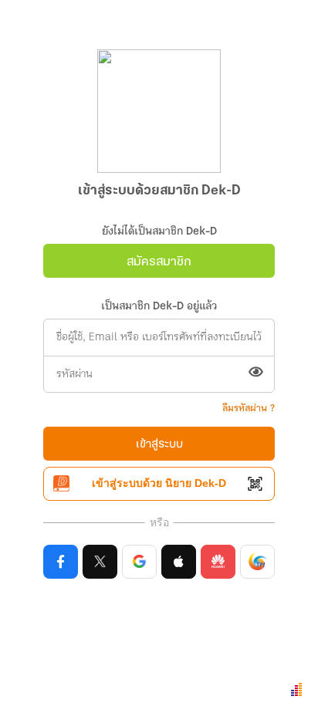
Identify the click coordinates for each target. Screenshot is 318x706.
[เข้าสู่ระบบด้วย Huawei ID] (218, 562)
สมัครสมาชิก (159, 262)
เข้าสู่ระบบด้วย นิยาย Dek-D (159, 483)
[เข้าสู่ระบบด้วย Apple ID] (178, 562)
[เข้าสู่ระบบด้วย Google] (139, 562)
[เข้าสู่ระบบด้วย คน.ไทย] (257, 562)
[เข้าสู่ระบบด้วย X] (100, 562)
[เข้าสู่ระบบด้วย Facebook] (60, 562)
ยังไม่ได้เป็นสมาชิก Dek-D (159, 232)
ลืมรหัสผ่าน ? (248, 408)
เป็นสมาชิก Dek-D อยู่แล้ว (159, 306)
